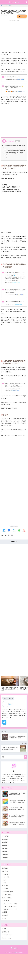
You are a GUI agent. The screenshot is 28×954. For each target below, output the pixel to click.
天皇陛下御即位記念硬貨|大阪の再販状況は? (14, 150)
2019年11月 (5, 848)
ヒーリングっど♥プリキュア (10, 906)
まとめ (5, 157)
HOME (15, 948)
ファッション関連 (7, 897)
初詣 (5, 880)
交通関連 (4, 912)
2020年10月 (5, 836)
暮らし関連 (10, 535)
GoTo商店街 (6, 874)
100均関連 (5, 868)
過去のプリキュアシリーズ (10, 909)
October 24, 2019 (19, 294)
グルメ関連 (5, 885)
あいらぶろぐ (14, 2)
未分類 (4, 918)
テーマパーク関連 (7, 894)
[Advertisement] (14, 36)
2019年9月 (5, 854)
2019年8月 (5, 857)
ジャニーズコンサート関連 (10, 903)
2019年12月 (5, 845)
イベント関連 (5, 877)
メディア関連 (5, 900)
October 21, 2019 (15, 282)
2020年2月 (5, 839)
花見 (5, 882)
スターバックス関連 (7, 891)
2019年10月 (5, 851)
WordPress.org (6, 938)
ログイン (4, 928)
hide (17, 141)
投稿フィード (5, 932)
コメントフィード (7, 935)
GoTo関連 (5, 871)
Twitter (4, 725)
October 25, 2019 (20, 79)
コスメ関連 (5, 888)
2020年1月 (5, 842)
